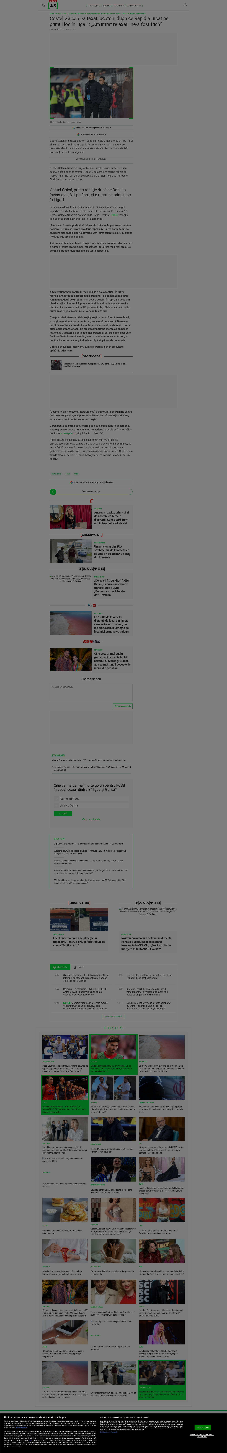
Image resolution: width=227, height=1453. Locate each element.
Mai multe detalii (21, 1428)
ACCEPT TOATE (203, 1428)
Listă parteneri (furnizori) (108, 1432)
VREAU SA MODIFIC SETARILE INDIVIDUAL (202, 1436)
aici (30, 1440)
